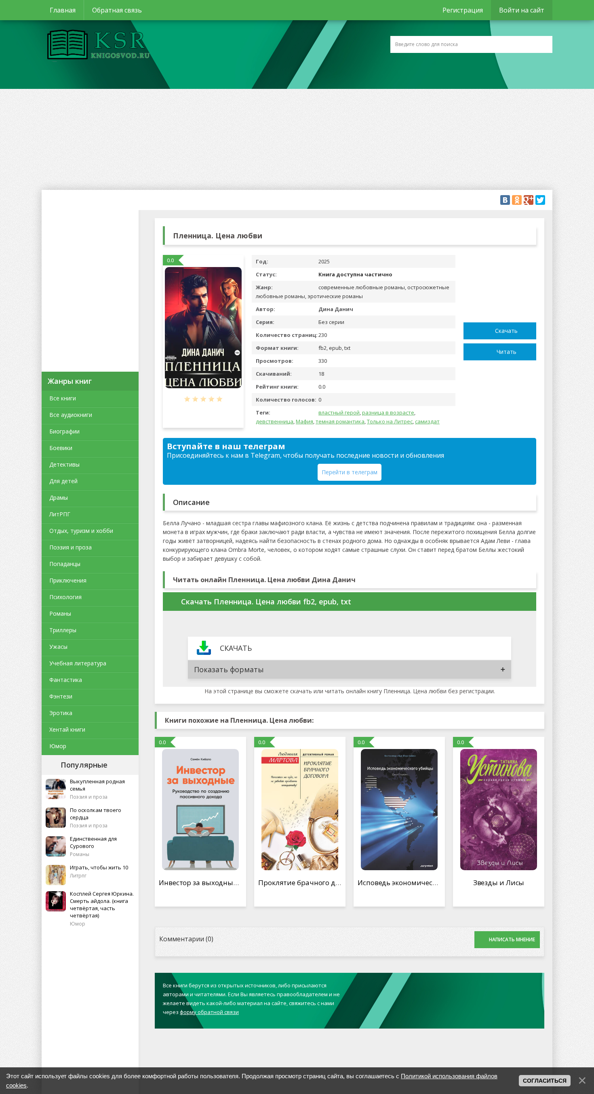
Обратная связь (117, 10)
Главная (63, 10)
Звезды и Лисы (498, 882)
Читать (506, 352)
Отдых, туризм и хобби (81, 530)
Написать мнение (512, 939)
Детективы (64, 464)
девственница (274, 421)
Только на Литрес (390, 421)
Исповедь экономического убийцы (417, 882)
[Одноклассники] (517, 200)
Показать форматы (229, 669)
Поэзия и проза (70, 547)
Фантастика (65, 680)
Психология (65, 597)
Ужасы (58, 646)
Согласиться (545, 1080)
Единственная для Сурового (93, 842)
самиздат (427, 421)
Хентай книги (67, 729)
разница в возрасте (388, 412)
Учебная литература (77, 663)
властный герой (339, 412)
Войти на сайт (521, 10)
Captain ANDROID (96, 45)
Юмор (57, 746)
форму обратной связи (209, 1012)
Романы (60, 613)
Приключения (67, 580)
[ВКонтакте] (505, 200)
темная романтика (340, 421)
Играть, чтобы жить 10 (99, 867)
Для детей (63, 481)
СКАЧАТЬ (236, 648)
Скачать (506, 331)
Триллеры (62, 630)
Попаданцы (64, 564)
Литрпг (78, 875)
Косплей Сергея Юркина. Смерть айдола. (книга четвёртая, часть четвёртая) (102, 904)
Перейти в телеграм (349, 472)
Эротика (60, 713)
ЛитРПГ (59, 514)
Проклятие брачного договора (310, 882)
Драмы (58, 497)
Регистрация (462, 10)
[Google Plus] (528, 200)
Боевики (60, 448)
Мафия (304, 421)
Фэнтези (60, 696)
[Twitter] (540, 200)
